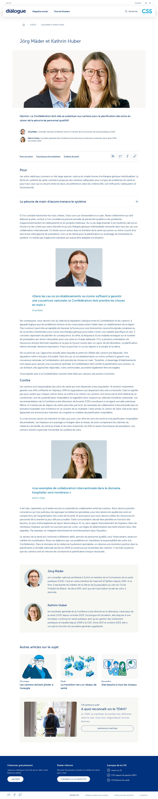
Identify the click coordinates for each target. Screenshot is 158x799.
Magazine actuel (40, 11)
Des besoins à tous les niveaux (119, 684)
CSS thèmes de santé (120, 780)
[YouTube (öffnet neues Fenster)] (8, 795)
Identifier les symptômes (108, 728)
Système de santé (71, 156)
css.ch (8, 3)
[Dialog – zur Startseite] (16, 11)
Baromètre (106, 681)
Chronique (24, 681)
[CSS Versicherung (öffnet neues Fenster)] (147, 11)
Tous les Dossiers (62, 11)
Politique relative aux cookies (97, 795)
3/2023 (33, 25)
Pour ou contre (26, 156)
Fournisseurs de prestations (48, 156)
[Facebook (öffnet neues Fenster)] (127, 158)
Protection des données (124, 795)
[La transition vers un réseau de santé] (79, 666)
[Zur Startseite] (24, 25)
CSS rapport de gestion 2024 (123, 775)
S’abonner (15, 779)
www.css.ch (116, 770)
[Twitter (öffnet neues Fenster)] (120, 158)
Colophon (144, 795)
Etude (63, 681)
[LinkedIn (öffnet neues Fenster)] (113, 158)
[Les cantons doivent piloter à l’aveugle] (38, 666)
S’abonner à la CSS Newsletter (73, 779)
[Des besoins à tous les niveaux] (120, 666)
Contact (138, 3)
